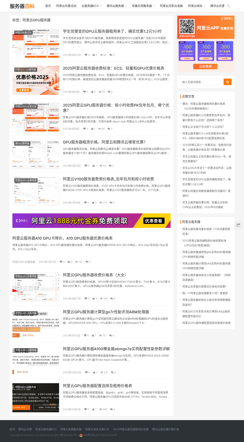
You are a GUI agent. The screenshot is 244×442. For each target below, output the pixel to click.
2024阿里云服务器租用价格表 (131, 429)
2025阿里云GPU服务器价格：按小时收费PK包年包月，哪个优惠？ (116, 108)
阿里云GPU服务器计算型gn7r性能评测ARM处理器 (106, 312)
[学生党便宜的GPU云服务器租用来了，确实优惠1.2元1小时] (35, 31)
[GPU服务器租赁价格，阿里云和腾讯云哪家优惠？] (35, 142)
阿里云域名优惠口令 (97, 429)
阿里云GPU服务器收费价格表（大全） (95, 275)
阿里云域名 (195, 6)
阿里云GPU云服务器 (25, 106)
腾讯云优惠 (217, 6)
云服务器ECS (90, 6)
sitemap (50, 435)
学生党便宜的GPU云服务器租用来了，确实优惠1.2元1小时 (112, 31)
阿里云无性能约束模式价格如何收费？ (205, 286)
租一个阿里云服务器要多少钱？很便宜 (205, 293)
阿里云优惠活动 (66, 6)
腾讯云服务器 (115, 6)
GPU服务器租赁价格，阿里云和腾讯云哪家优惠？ (105, 142)
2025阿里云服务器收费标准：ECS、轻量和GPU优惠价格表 (113, 68)
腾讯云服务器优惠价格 (165, 429)
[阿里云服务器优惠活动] (91, 215)
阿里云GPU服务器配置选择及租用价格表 (97, 386)
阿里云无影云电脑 (171, 6)
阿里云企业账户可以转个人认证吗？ (203, 126)
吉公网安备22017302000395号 (100, 435)
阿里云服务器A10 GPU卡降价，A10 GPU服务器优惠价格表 (62, 238)
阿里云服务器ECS (46, 429)
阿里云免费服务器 (71, 429)
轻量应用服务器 (142, 6)
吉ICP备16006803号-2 (67, 435)
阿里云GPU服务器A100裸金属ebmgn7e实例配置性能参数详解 (116, 349)
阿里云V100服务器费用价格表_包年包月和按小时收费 (108, 179)
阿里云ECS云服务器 (25, 69)
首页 (48, 6)
